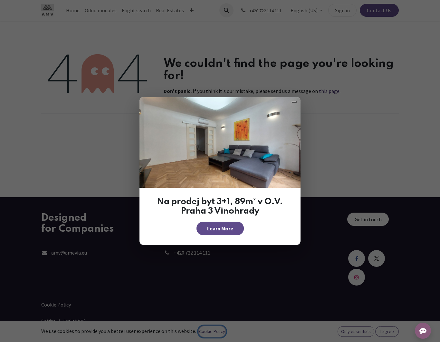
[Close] (294, 102)
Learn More (220, 228)
